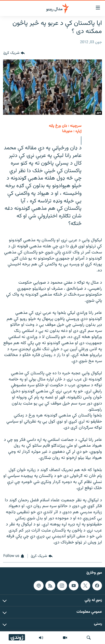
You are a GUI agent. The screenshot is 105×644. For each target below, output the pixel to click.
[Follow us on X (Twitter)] (85, 585)
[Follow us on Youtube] (73, 585)
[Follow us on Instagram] (62, 585)
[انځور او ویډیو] (65, 637)
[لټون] (88, 637)
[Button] (14, 53)
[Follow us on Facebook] (97, 585)
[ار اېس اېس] (50, 585)
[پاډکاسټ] (38, 585)
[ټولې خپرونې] (41, 637)
